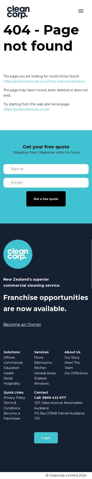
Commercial (13, 363)
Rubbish (40, 378)
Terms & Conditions (12, 405)
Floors (39, 357)
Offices (9, 357)
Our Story (72, 357)
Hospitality (12, 383)
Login (46, 438)
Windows (41, 383)
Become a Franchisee (12, 415)
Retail (8, 378)
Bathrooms (43, 363)
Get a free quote (46, 199)
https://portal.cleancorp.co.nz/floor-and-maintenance (44, 81)
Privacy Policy (14, 398)
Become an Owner (22, 324)
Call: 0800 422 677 (50, 398)
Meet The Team (72, 365)
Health (9, 373)
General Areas (45, 373)
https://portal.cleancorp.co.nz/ (26, 109)
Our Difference (76, 373)
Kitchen (40, 368)
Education (11, 368)
